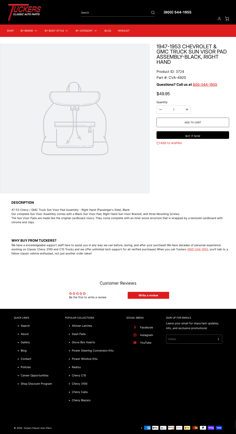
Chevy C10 (79, 375)
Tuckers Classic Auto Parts (37, 428)
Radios (76, 367)
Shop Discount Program (36, 383)
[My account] (217, 18)
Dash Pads (79, 334)
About (25, 334)
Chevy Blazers (81, 400)
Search (25, 325)
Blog (24, 350)
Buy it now (192, 136)
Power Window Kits (84, 359)
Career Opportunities (34, 375)
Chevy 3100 (79, 383)
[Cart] (225, 18)
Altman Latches (82, 325)
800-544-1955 (205, 84)
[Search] (151, 12)
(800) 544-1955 (177, 12)
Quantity (162, 102)
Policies (26, 367)
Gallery (25, 342)
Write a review (148, 295)
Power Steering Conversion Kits (93, 350)
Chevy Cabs (80, 392)
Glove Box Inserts (83, 342)
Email (172, 339)
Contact (26, 359)
